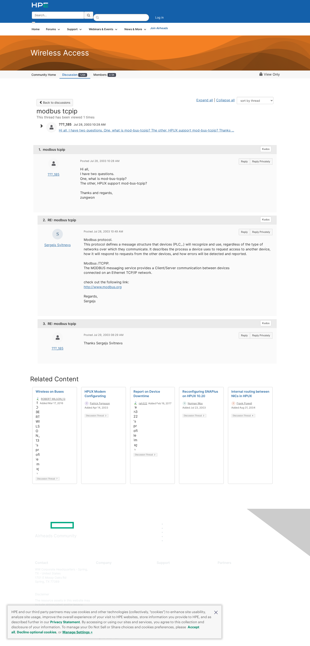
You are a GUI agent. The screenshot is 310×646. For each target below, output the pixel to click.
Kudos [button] (266, 149)
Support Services (169, 569)
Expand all (204, 100)
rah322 (143, 403)
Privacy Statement (65, 622)
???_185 (53, 174)
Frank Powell (244, 403)
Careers (101, 575)
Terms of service (107, 600)
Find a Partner (227, 569)
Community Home (43, 74)
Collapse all (225, 100)
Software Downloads (171, 588)
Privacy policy (105, 594)
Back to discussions (56, 102)
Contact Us (103, 582)
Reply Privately (261, 161)
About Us (102, 569)
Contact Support (168, 575)
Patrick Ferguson (100, 403)
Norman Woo (195, 403)
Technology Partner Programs (238, 588)
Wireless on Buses (50, 392)
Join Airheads (159, 28)
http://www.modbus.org (103, 287)
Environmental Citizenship (113, 588)
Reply (244, 161)
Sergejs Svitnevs (57, 245)
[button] (216, 612)
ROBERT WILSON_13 (53, 398)
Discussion (74, 74)
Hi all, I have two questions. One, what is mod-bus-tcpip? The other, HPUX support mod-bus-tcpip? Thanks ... (146, 130)
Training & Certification (172, 582)
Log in (159, 17)
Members (104, 74)
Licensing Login (167, 594)
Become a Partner (230, 575)
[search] (88, 15)
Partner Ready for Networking (238, 582)
